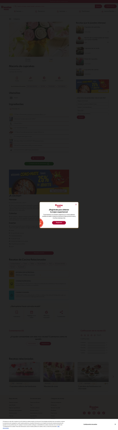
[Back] (76, 204)
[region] (59, 424)
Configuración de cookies (90, 424)
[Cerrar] (115, 424)
